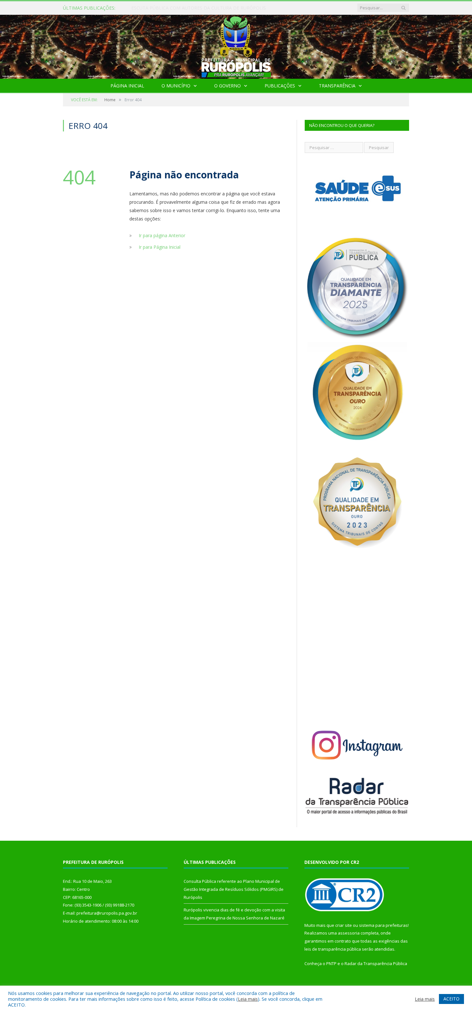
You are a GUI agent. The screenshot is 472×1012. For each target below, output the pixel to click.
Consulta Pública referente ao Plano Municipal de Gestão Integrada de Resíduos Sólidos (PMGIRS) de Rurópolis (205, 8)
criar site (343, 925)
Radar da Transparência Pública (376, 963)
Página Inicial (127, 86)
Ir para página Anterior (162, 235)
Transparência (337, 86)
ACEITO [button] (451, 999)
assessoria (349, 933)
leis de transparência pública (332, 949)
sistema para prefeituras (383, 925)
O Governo (227, 86)
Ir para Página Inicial (159, 247)
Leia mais (248, 999)
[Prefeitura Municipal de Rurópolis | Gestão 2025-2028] (236, 45)
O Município (176, 86)
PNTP (331, 963)
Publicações (280, 86)
